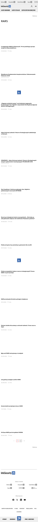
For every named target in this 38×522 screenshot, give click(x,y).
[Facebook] (13, 499)
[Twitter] (17, 499)
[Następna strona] (24, 441)
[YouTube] (24, 499)
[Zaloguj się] (32, 6)
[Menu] (36, 6)
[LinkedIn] (21, 499)
